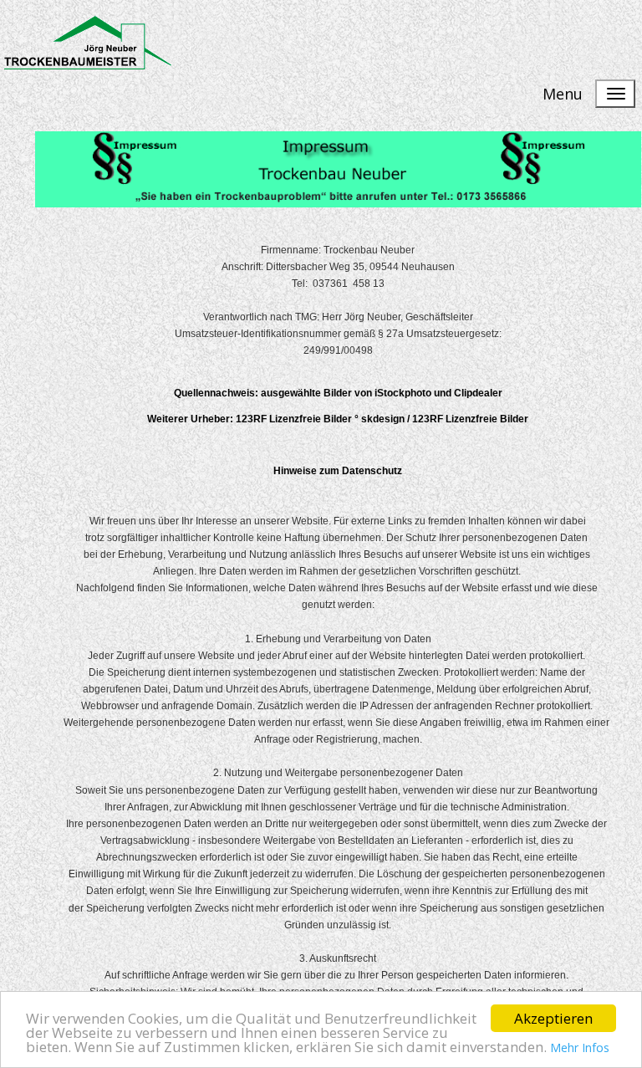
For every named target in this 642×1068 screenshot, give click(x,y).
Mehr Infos (579, 1047)
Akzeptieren (553, 1018)
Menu (563, 94)
